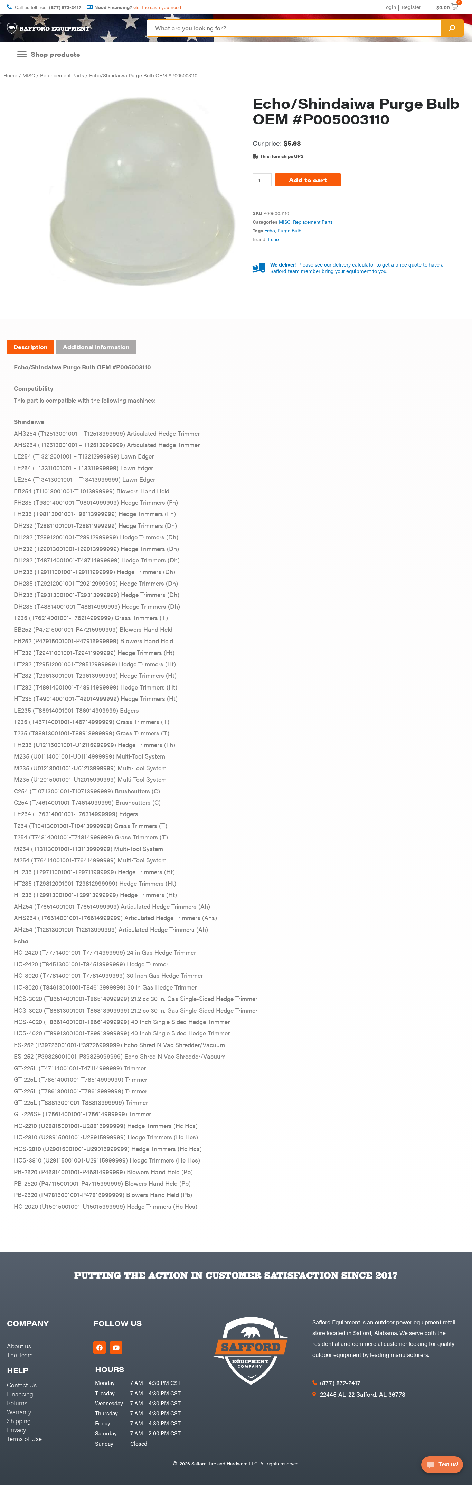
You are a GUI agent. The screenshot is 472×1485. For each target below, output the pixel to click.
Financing (20, 1393)
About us (19, 1345)
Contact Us (22, 1384)
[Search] (452, 28)
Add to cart (308, 179)
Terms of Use (24, 1438)
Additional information (96, 347)
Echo (269, 230)
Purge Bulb (289, 230)
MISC (28, 75)
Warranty (19, 1411)
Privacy (16, 1429)
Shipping (19, 1420)
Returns (17, 1402)
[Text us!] (442, 1467)
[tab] (30, 347)
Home (10, 75)
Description (30, 347)
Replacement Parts (62, 75)
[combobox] (294, 28)
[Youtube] (116, 1347)
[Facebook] (99, 1347)
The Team (20, 1354)
